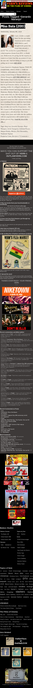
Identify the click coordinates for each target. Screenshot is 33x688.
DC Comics (7, 579)
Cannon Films (29, 573)
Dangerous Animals (5, 426)
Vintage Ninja (25, 626)
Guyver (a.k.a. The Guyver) (7, 429)
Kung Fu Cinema (4, 619)
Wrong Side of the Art (5, 629)
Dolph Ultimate (19, 617)
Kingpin (9, 379)
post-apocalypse (13, 586)
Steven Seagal (20, 555)
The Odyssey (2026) (6, 442)
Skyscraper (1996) (5, 430)
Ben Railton (4, 375)
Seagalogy (10, 592)
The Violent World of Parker (7, 608)
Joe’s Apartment (11, 370)
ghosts (17, 581)
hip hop (22, 581)
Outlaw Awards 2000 (6, 539)
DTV (18, 534)
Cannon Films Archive (12, 614)
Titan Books (19, 608)
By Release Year (5, 547)
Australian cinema (28, 571)
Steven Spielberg (21, 558)
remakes (22, 586)
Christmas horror (14, 576)
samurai (26, 589)
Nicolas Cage (20, 553)
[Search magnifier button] (15, 14)
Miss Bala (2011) (13, 26)
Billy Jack (2, 614)
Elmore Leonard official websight (8, 606)
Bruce (10, 573)
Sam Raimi (7, 589)
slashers (20, 591)
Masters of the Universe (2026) (8, 421)
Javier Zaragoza (13, 129)
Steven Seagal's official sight (7, 624)
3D (1, 571)
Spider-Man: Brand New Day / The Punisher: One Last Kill (15, 420)
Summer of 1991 (5, 597)
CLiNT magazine (4, 635)
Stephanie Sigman (7, 133)
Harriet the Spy (4, 445)
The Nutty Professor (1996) (7, 448)
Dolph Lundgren (21, 547)
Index (2, 545)
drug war (8, 126)
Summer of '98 (20, 594)
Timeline (13, 547)
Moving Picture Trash (5, 621)
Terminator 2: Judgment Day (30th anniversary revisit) (14, 415)
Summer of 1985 (28, 594)
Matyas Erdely (5, 131)
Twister (2, 447)
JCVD (2, 584)
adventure (5, 571)
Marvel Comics (9, 584)
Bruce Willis (20, 542)
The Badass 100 (5, 534)
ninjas (5, 586)
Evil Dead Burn (4, 438)
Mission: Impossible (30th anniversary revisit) (12, 444)
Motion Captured (28, 619)
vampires (26, 597)
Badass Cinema (10, 11)
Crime (9, 136)
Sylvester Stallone (21, 561)
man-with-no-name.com (16, 619)
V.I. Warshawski (5, 432)
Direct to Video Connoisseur (7, 617)
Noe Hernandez (22, 131)
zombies (6, 599)
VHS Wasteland (16, 626)
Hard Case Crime (22, 606)
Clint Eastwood (21, 545)
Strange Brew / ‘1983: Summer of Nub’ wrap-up (12, 424)
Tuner (11, 334)
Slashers (23, 534)
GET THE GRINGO (19, 77)
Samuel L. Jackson (17, 589)
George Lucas (11, 581)
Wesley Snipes (21, 563)
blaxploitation (3, 573)
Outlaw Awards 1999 (6, 536)
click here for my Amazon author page (16, 206)
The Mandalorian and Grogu (7, 439)
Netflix (26, 584)
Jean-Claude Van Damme (23, 550)
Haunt (2, 427)
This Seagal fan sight (5, 626)
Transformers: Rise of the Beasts (15, 339)
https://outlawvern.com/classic (16, 686)
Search (25, 11)
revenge (30, 586)
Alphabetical (8, 545)
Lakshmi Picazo (24, 129)
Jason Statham (29, 581)
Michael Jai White (19, 584)
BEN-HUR (17, 63)
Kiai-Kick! (27, 617)
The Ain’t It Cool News (21, 624)
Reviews (19, 11)
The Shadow (10, 358)
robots (1, 589)
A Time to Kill (4, 423)
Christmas (4, 576)
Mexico (13, 131)
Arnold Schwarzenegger (23, 539)
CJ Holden (3, 379)
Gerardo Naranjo (17, 126)
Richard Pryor (16, 621)
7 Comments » (24, 136)
